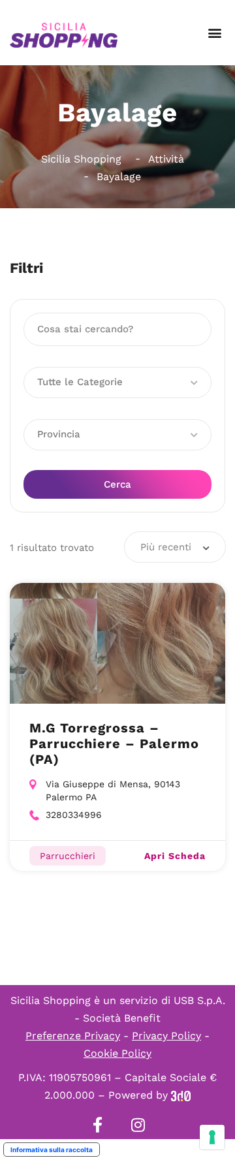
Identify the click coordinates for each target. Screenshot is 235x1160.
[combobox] (175, 547)
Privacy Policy (166, 1035)
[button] (214, 33)
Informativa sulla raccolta (51, 1149)
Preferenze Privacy (72, 1035)
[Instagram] (138, 1125)
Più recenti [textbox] (165, 547)
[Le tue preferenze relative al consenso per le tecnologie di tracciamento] (212, 1137)
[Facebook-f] (97, 1125)
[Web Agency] (181, 1095)
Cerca (117, 484)
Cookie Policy (117, 1053)
